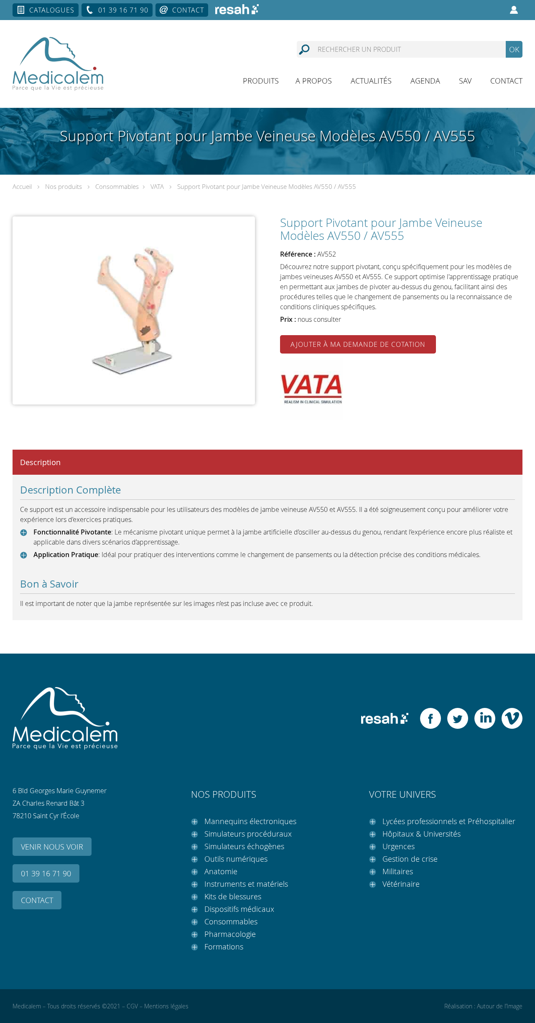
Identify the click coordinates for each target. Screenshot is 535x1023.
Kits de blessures (232, 896)
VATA (157, 186)
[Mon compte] (514, 10)
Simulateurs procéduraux (248, 834)
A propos (314, 81)
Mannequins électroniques (250, 821)
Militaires (397, 871)
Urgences (398, 846)
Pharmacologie (230, 934)
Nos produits (63, 186)
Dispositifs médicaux (239, 909)
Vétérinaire (401, 884)
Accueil (22, 186)
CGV (132, 1006)
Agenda (425, 81)
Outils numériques (236, 859)
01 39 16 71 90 (123, 10)
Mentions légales (166, 1006)
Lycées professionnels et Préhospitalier (448, 821)
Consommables (117, 186)
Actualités (371, 81)
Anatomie (220, 871)
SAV (465, 81)
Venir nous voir (52, 847)
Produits (261, 81)
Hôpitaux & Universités (421, 834)
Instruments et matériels (246, 884)
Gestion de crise (410, 859)
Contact (188, 10)
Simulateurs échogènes (244, 846)
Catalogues (51, 10)
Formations (223, 947)
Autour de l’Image (499, 1006)
